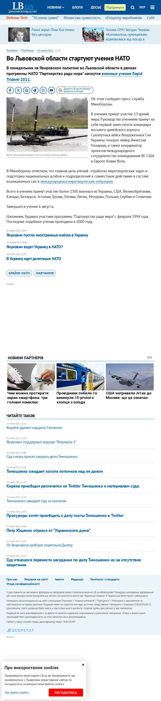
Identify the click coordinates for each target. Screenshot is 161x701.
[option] (43, 34)
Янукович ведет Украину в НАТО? (34, 246)
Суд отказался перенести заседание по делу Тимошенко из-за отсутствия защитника (73, 562)
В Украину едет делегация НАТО (33, 258)
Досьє (96, 7)
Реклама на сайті (36, 579)
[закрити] (83, 664)
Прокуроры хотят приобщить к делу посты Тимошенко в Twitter (64, 515)
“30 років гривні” (45, 17)
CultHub (153, 17)
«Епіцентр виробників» (123, 17)
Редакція (77, 579)
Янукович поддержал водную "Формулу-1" (41, 441)
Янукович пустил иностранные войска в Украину (47, 235)
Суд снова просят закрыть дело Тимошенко (41, 456)
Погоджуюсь (66, 692)
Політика (27, 50)
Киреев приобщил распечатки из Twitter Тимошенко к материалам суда (72, 486)
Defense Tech (16, 17)
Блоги (77, 7)
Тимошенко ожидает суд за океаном (36, 500)
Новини (54, 7)
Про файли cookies (17, 692)
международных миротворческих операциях (76, 181)
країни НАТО (19, 273)
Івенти (59, 579)
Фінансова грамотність (82, 17)
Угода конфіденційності (23, 584)
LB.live (84, 22)
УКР (142, 7)
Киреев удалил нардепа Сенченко (34, 427)
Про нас (11, 579)
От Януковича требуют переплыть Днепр (39, 545)
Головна (11, 50)
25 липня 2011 (45, 50)
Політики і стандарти (105, 579)
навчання (45, 273)
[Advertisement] (80, 313)
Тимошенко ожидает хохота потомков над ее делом (54, 471)
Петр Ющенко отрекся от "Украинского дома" (48, 530)
